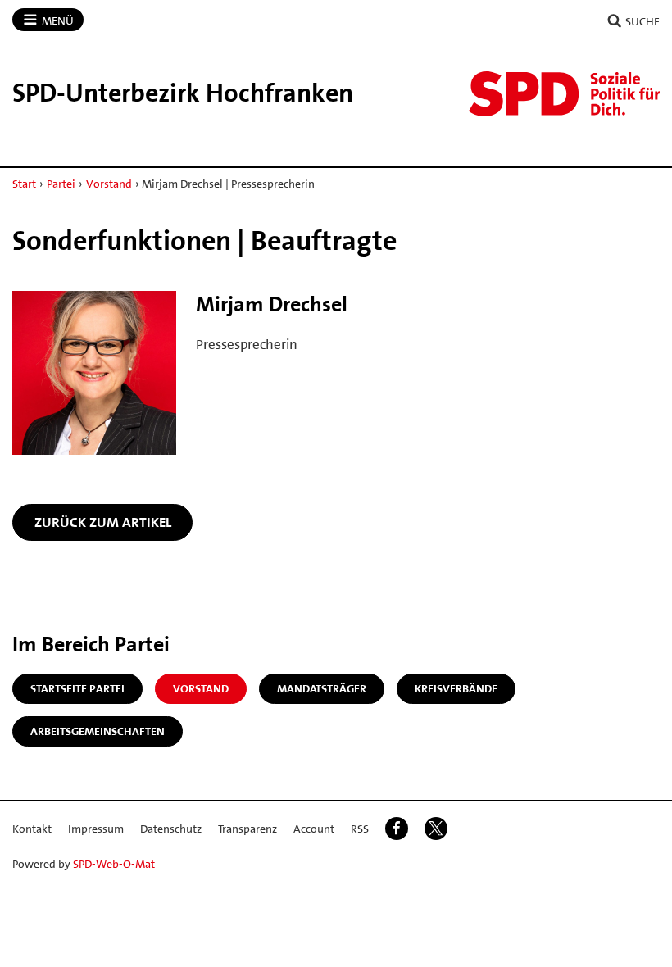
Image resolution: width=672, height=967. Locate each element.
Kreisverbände (456, 688)
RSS (360, 828)
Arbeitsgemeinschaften (97, 731)
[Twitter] (436, 828)
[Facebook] (396, 828)
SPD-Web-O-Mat (114, 863)
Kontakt (32, 828)
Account (313, 828)
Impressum (96, 828)
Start (24, 183)
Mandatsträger (321, 688)
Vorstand (109, 183)
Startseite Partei (77, 688)
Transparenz (247, 828)
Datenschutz (171, 828)
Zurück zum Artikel (102, 522)
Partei (61, 183)
